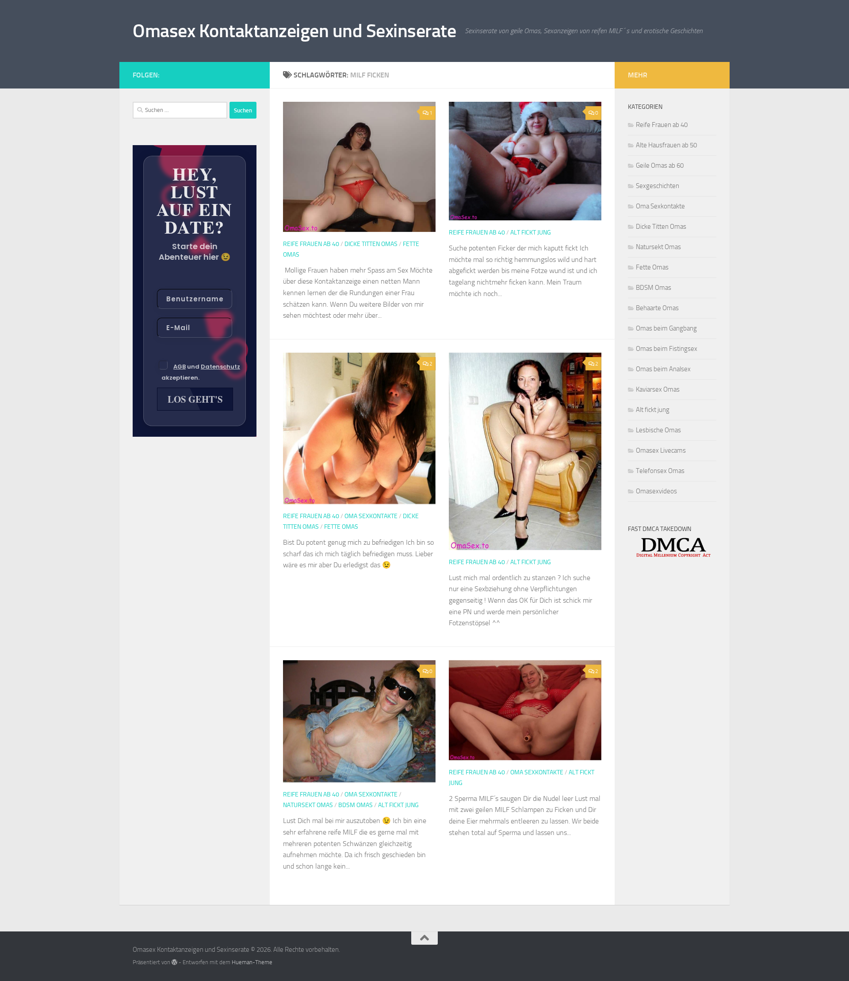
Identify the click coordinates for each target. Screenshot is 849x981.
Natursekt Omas (308, 805)
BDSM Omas (355, 805)
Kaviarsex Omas (658, 389)
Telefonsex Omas (660, 471)
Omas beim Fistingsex (666, 349)
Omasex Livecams (661, 450)
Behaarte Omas (657, 308)
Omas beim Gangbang (666, 328)
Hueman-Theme (252, 962)
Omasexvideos (656, 491)
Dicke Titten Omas (371, 244)
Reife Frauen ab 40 (311, 244)
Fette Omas (341, 527)
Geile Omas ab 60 (660, 165)
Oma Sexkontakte (371, 516)
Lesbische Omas (658, 430)
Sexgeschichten (657, 186)
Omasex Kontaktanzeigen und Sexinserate (294, 31)
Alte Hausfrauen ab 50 (666, 145)
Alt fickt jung (530, 232)
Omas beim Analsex (663, 369)
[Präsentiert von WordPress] (174, 962)
